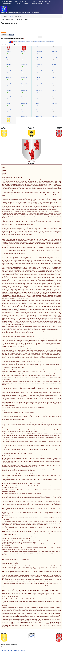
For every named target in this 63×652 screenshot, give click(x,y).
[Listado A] (10, 41)
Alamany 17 (8, 77)
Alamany (9, 51)
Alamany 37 (8, 109)
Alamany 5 (8, 57)
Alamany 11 (39, 64)
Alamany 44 (8, 122)
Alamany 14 (24, 70)
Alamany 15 (39, 70)
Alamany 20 (54, 77)
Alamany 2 (23, 51)
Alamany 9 (8, 64)
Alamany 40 (8, 116)
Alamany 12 (54, 64)
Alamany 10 (24, 64)
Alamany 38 (24, 109)
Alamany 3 (39, 51)
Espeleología (17, 650)
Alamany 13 (8, 70)
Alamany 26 (24, 90)
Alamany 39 (54, 109)
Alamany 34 (24, 103)
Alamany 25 (8, 90)
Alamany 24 (54, 83)
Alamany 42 (39, 116)
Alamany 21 (8, 83)
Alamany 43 (54, 116)
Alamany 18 (24, 77)
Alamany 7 (39, 57)
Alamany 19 (39, 77)
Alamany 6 (23, 57)
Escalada (4, 650)
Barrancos (10, 650)
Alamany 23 (39, 83)
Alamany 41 (24, 116)
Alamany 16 (54, 70)
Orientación (23, 650)
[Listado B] (12, 41)
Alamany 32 (54, 96)
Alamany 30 (24, 96)
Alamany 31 (39, 96)
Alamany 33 (8, 103)
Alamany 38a (39, 109)
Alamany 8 (54, 57)
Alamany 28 (54, 90)
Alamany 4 (54, 51)
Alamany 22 (24, 83)
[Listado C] (14, 41)
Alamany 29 (8, 96)
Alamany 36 (54, 103)
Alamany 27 (39, 90)
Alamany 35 (39, 103)
